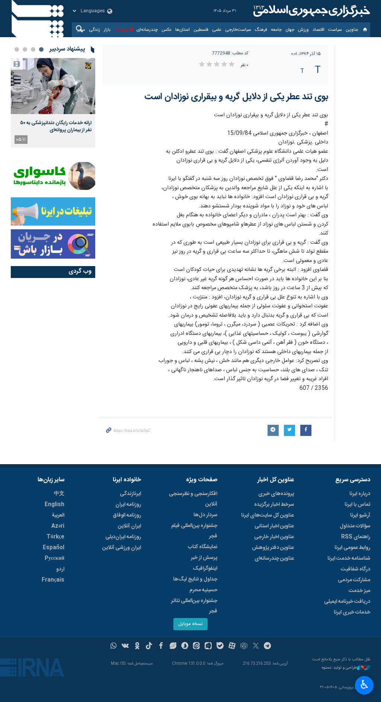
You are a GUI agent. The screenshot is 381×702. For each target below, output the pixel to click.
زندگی (94, 29)
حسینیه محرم (203, 590)
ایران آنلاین (129, 526)
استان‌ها (182, 29)
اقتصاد (318, 29)
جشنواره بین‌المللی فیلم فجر (194, 531)
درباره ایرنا (359, 493)
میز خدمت (359, 590)
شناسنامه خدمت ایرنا (348, 558)
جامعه (276, 29)
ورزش (303, 29)
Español (53, 547)
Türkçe (55, 537)
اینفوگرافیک (205, 568)
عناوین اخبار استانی (274, 526)
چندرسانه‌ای (147, 29)
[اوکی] (137, 647)
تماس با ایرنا (357, 504)
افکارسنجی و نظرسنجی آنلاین (193, 499)
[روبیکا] (244, 647)
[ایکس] (256, 647)
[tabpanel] (53, 103)
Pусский (54, 558)
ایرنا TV (121, 29)
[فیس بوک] (161, 647)
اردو (60, 569)
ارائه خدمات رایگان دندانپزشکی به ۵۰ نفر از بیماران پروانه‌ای (56, 126)
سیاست (335, 29)
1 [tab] (41, 49)
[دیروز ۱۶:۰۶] (53, 86)
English (54, 504)
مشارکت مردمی (354, 580)
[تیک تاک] (149, 647)
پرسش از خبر (204, 557)
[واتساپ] (114, 647)
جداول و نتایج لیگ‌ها (195, 579)
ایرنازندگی (130, 493)
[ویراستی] (173, 647)
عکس (166, 29)
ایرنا (310, 11)
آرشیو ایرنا (360, 515)
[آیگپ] (208, 647)
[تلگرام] (268, 647)
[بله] (220, 647)
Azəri (57, 526)
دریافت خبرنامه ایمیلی (347, 601)
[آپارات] (232, 647)
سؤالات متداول (355, 526)
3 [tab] (25, 49)
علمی (216, 29)
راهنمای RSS (355, 537)
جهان (289, 29)
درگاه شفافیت (355, 569)
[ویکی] (125, 647)
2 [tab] (33, 49)
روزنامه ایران (128, 504)
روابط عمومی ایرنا (352, 547)
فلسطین (200, 29)
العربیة (58, 515)
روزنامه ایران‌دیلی (123, 537)
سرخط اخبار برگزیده (274, 504)
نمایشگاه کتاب (202, 547)
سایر (81, 29)
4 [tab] (17, 49)
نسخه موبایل (190, 624)
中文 (59, 493)
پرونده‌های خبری (276, 493)
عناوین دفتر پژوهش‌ (273, 547)
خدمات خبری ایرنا (352, 612)
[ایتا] (197, 647)
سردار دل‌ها (205, 515)
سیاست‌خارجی (238, 29)
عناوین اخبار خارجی (274, 537)
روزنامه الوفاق (127, 515)
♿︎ (364, 684)
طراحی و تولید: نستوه (339, 668)
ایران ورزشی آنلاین (121, 547)
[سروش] (185, 647)
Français (53, 580)
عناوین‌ (352, 29)
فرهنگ (261, 29)
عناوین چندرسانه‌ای (274, 558)
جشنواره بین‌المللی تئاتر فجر (194, 606)
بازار (107, 29)
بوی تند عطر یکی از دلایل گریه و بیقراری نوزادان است (236, 97)
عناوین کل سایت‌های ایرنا (267, 515)
